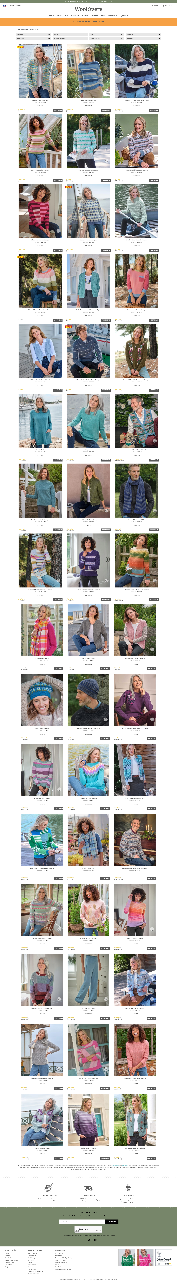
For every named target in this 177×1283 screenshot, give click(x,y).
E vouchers (58, 1255)
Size (92, 35)
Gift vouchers (59, 1253)
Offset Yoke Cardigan (42, 1148)
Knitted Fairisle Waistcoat (136, 450)
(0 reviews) (21, 320)
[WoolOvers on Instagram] (95, 1240)
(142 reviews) (119, 460)
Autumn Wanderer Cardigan (135, 1148)
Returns (7, 1255)
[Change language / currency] (5, 6)
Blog (29, 1267)
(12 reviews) (118, 739)
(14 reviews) (25, 1159)
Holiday (85, 16)
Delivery (7, 1253)
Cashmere (95, 16)
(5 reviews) (21, 390)
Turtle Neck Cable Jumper (40, 519)
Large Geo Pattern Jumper (88, 1078)
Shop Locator (32, 1255)
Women (60, 16)
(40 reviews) (22, 181)
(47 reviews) (71, 809)
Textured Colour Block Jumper (42, 1078)
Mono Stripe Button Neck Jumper (88, 380)
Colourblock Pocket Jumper (137, 310)
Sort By (130, 39)
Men (66, 16)
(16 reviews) (70, 460)
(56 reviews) (71, 1089)
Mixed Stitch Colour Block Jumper (40, 310)
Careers (30, 1262)
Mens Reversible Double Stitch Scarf (137, 519)
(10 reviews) (70, 251)
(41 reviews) (118, 251)
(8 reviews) (117, 1089)
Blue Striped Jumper (88, 100)
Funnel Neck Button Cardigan (88, 519)
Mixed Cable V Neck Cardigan (135, 658)
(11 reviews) (22, 460)
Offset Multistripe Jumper (40, 240)
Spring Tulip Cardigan (40, 100)
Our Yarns (31, 1260)
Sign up (111, 1222)
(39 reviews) (25, 949)
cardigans (115, 1165)
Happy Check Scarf (42, 658)
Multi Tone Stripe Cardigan (135, 798)
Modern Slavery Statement (63, 1269)
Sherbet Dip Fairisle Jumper (42, 938)
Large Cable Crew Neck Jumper (135, 1078)
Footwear (75, 16)
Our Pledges (59, 1267)
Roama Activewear (33, 1273)
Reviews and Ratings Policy (63, 1258)
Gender (20, 35)
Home (103, 16)
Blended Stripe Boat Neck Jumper (137, 589)
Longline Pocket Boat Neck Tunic (137, 100)
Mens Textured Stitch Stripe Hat (88, 728)
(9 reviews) (24, 1089)
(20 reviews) (71, 1159)
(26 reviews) (25, 1019)
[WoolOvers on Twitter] (88, 1240)
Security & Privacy (60, 1260)
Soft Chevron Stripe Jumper (88, 170)
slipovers (125, 1165)
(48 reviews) (118, 1019)
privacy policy (110, 1235)
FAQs (6, 1267)
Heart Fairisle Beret (42, 728)
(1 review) (69, 181)
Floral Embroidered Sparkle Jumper (135, 728)
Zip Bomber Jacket (88, 658)
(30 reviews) (118, 809)
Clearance (112, 16)
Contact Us (8, 1264)
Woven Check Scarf (88, 868)
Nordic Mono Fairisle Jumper (136, 240)
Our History (31, 1258)
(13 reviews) (22, 530)
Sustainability (32, 1264)
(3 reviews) (71, 739)
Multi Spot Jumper (88, 450)
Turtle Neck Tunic (40, 450)
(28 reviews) (70, 530)
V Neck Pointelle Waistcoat (40, 380)
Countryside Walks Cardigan (135, 1008)
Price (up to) (95, 39)
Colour (130, 35)
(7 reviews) (21, 111)
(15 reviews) (118, 181)
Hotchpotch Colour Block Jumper (42, 868)
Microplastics (32, 1269)
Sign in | (12, 5)
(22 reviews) (71, 949)
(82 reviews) (25, 809)
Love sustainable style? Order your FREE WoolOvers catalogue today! (89, 1)
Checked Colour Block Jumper (42, 1008)
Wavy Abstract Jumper (42, 798)
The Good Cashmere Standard (37, 1271)
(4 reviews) (70, 111)
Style (56, 35)
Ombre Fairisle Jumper (135, 938)
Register (18, 5)
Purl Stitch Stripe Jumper (40, 170)
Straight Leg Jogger (89, 1008)
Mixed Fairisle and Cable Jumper (88, 589)
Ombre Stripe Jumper (88, 1148)
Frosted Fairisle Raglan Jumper (137, 170)
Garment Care (9, 1262)
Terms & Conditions (61, 1262)
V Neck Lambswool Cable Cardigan (88, 310)
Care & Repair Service (12, 1260)
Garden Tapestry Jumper (88, 938)
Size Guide (8, 1258)
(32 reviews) (118, 111)
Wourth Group (32, 1253)
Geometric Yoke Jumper (88, 798)
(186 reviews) (118, 879)
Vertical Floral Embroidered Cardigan (136, 380)
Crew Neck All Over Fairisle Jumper (135, 868)
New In (51, 16)
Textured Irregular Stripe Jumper (40, 589)
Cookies (57, 1264)
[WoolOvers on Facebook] (82, 1240)
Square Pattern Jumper (88, 240)
